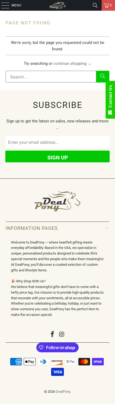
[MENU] (2, 5)
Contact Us (110, 97)
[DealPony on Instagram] (62, 335)
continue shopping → (72, 63)
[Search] (95, 5)
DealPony (63, 392)
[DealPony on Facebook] (53, 335)
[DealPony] (57, 5)
